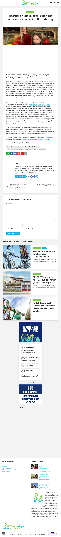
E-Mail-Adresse (26, 222)
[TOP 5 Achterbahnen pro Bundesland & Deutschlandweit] (16, 256)
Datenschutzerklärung (7, 468)
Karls (18, 143)
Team (3, 465)
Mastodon (4, 473)
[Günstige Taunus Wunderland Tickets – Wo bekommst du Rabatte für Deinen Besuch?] (34, 476)
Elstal (39, 104)
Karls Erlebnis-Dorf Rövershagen (15, 149)
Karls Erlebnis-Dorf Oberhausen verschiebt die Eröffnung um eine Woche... (44, 307)
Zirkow (43, 104)
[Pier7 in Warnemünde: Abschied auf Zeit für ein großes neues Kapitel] (16, 282)
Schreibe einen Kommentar (32, 23)
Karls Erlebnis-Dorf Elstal (17, 146)
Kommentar (9, 203)
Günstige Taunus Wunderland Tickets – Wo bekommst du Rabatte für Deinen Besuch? (44, 478)
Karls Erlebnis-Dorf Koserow (32, 146)
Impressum (4, 466)
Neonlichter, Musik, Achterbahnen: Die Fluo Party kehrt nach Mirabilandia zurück (29, 365)
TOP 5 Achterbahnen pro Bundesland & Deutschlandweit (44, 254)
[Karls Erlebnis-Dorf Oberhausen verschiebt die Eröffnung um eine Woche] (16, 308)
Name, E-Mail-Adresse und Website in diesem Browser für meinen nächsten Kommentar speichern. (29, 228)
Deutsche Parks (30, 12)
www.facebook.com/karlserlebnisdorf (33, 139)
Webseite (40, 222)
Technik (44, 248)
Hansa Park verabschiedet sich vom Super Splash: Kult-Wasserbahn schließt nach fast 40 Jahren (30, 359)
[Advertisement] (30, 59)
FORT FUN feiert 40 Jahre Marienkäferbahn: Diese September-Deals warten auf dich (44, 468)
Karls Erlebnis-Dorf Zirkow (31, 149)
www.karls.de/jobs (48, 137)
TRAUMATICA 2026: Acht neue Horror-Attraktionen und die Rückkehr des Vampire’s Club (28, 352)
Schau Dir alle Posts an (21, 176)
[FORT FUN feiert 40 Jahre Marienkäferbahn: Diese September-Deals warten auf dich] (34, 466)
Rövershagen (33, 104)
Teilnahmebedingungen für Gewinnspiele (12, 470)
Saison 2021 (42, 149)
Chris (23, 23)
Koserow (48, 104)
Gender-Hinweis (6, 471)
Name (8, 222)
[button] (3, 533)
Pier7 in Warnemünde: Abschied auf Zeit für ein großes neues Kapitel (44, 280)
